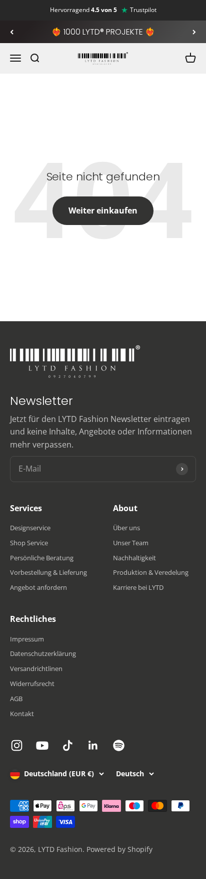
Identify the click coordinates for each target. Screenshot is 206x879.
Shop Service (29, 542)
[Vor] (194, 32)
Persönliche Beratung (42, 557)
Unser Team (130, 542)
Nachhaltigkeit (134, 557)
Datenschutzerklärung (43, 653)
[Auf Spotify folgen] (119, 745)
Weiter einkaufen (103, 210)
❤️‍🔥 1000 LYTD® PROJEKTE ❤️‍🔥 (103, 32)
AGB (16, 698)
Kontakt (22, 713)
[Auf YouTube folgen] (42, 745)
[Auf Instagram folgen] (17, 745)
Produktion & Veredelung (150, 572)
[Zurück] (12, 32)
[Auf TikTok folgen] (67, 745)
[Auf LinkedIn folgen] (93, 745)
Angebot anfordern (38, 587)
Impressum (27, 638)
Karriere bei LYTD (138, 587)
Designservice (30, 527)
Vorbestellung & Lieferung (48, 572)
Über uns (126, 527)
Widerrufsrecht (32, 683)
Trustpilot (143, 10)
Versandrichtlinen (36, 668)
